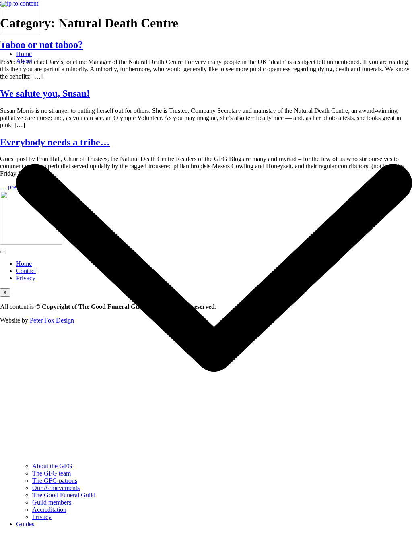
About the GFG (52, 466)
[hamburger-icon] (3, 42)
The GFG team (51, 473)
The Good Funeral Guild (63, 495)
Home (24, 53)
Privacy (42, 516)
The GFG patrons (54, 480)
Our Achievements (56, 487)
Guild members (51, 502)
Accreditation (49, 509)
